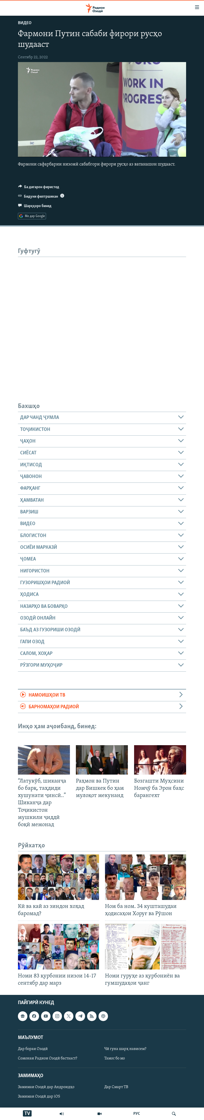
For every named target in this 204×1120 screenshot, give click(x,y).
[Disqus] (102, 319)
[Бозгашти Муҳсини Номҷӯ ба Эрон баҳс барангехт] (160, 760)
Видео (25, 23)
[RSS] (92, 1016)
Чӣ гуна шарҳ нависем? (125, 1049)
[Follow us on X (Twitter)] (68, 1016)
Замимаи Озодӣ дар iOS (39, 1097)
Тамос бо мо (114, 1058)
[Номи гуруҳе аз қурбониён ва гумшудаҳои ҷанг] (145, 946)
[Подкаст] (103, 1016)
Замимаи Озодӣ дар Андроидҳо (46, 1087)
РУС (136, 1114)
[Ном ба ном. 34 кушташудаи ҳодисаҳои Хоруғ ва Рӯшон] (145, 877)
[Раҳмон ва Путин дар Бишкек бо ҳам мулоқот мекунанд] (102, 760)
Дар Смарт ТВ (116, 1087)
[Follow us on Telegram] (80, 1016)
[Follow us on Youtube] (46, 1016)
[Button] (38, 188)
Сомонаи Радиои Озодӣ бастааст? (47, 1058)
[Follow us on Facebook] (34, 1016)
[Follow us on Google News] (22, 1016)
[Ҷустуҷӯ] (173, 1114)
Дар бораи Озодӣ (33, 1049)
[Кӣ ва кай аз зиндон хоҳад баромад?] (58, 877)
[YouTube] (99, 1114)
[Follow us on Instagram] (57, 1016)
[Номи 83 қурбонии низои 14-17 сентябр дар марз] (58, 946)
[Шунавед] (61, 1114)
